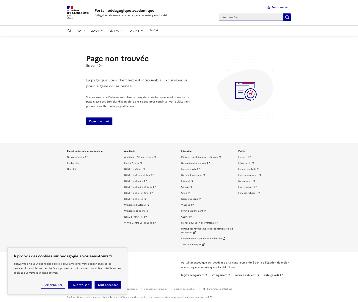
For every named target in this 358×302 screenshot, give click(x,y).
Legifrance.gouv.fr (248, 175)
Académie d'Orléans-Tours (138, 157)
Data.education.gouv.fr (193, 163)
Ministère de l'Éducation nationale (199, 157)
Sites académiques (191, 244)
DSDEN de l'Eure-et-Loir (137, 175)
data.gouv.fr (271, 275)
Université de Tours (134, 211)
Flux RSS (71, 169)
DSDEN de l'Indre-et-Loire (138, 187)
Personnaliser (53, 285)
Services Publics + (247, 193)
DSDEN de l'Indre (133, 181)
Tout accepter (108, 285)
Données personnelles (155, 289)
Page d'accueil (99, 121)
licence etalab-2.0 (199, 297)
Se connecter (280, 7)
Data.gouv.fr (245, 181)
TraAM (154, 30)
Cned (184, 193)
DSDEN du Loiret (133, 199)
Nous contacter (75, 157)
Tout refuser (80, 285)
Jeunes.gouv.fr (188, 169)
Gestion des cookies (184, 289)
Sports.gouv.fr (245, 187)
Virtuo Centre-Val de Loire (138, 222)
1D (79, 31)
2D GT (95, 31)
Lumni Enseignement (192, 211)
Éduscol (185, 181)
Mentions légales (129, 289)
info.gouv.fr (219, 275)
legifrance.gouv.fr (192, 275)
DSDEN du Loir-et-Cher (136, 193)
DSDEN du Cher (133, 169)
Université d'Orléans (135, 205)
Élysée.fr (242, 157)
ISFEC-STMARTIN (133, 217)
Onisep (185, 187)
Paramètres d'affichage (219, 289)
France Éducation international (197, 222)
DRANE (134, 31)
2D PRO (114, 31)
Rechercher (287, 17)
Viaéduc (185, 205)
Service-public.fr (247, 169)
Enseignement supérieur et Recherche (201, 238)
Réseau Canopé (189, 199)
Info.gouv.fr (244, 163)
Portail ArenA (131, 163)
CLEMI (184, 217)
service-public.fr (245, 275)
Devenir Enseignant (191, 175)
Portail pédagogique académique (124, 10)
